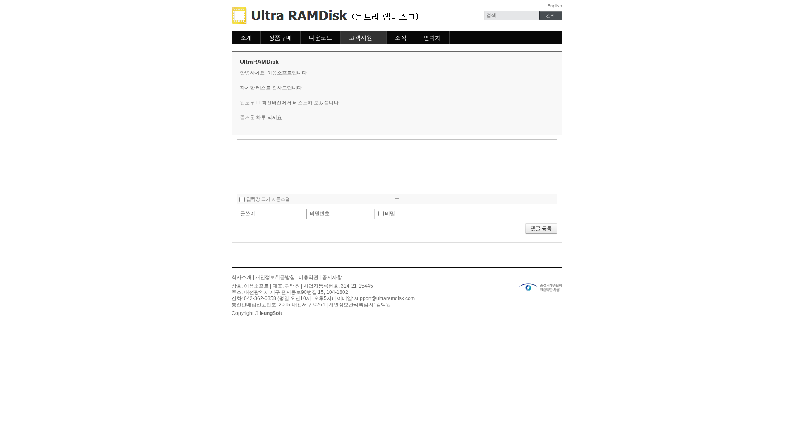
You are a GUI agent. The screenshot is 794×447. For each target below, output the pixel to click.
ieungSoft (271, 313)
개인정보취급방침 (275, 277)
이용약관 (308, 277)
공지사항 (332, 277)
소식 (401, 37)
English (555, 5)
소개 (246, 37)
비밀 (390, 213)
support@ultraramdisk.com (384, 298)
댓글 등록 (541, 228)
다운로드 (320, 37)
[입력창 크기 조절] (397, 199)
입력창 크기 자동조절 (268, 199)
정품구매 (280, 37)
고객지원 (360, 37)
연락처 (432, 37)
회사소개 (241, 277)
